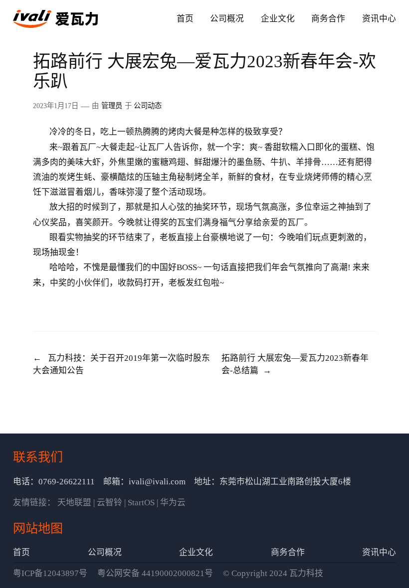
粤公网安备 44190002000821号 (155, 573)
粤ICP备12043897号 (50, 573)
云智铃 (109, 502)
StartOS (141, 502)
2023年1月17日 (55, 106)
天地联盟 (74, 502)
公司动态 (148, 106)
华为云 (173, 502)
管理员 (111, 106)
